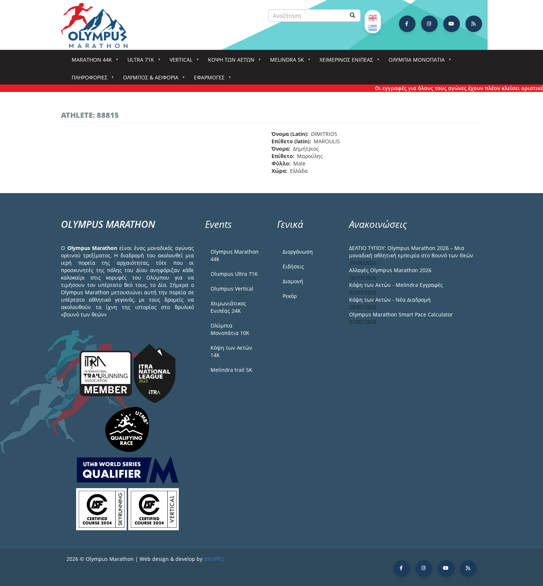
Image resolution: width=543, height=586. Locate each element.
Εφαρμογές (207, 79)
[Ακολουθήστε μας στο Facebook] (407, 24)
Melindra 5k (284, 62)
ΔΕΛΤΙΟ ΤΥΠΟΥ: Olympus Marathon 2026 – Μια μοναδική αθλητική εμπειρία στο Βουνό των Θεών (411, 251)
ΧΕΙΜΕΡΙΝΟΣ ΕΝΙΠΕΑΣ (343, 62)
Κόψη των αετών (229, 62)
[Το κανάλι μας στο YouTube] (451, 24)
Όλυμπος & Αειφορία (148, 79)
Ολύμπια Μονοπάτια (414, 62)
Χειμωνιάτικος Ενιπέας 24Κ (228, 307)
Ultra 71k (138, 62)
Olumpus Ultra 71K (234, 273)
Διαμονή (293, 281)
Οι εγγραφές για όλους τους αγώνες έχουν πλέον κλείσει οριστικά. (451, 88)
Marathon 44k (89, 62)
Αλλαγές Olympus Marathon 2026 (390, 270)
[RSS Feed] (473, 24)
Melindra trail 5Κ (231, 369)
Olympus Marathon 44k (235, 255)
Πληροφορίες (86, 79)
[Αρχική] (98, 25)
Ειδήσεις (293, 266)
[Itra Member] (106, 372)
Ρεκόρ (290, 295)
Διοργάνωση (298, 251)
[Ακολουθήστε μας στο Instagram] (429, 24)
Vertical (178, 62)
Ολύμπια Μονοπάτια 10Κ (230, 329)
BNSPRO (214, 558)
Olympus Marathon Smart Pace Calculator (401, 314)
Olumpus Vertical (232, 288)
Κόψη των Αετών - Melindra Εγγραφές (396, 284)
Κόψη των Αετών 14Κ (231, 351)
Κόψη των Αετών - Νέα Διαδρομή (390, 299)
